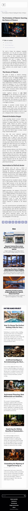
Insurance (14, 501)
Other (6, 11)
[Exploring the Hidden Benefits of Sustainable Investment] (14, 420)
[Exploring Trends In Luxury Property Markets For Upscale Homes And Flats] (14, 282)
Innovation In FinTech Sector (10, 47)
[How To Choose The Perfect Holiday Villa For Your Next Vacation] (14, 317)
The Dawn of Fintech (8, 43)
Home (2, 11)
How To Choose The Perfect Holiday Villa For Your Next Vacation (14, 327)
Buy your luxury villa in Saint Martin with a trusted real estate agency (14, 247)
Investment (14, 503)
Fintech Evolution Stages (9, 45)
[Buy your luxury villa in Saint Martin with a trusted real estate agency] (14, 238)
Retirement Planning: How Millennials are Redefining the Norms (14, 396)
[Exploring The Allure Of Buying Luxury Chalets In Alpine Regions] (14, 261)
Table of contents (8, 40)
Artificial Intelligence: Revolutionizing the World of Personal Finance (14, 362)
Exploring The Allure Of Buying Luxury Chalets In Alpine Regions (14, 269)
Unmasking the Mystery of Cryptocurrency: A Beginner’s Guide (14, 465)
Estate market (14, 499)
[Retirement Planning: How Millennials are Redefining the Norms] (14, 386)
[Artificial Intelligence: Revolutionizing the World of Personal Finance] (14, 351)
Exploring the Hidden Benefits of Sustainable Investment (14, 431)
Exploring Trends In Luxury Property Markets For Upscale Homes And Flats (14, 292)
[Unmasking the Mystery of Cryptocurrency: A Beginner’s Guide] (14, 455)
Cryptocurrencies (14, 505)
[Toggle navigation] (4, 4)
